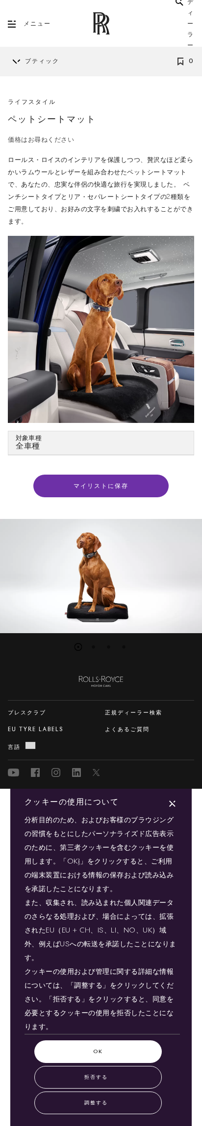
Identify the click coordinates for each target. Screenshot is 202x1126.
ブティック (42, 61)
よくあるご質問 (127, 729)
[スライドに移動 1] (78, 647)
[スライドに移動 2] (94, 647)
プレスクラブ (27, 712)
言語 (14, 747)
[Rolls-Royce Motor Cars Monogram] (101, 23)
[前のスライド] (3, 576)
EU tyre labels (35, 729)
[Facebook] (35, 772)
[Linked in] (76, 772)
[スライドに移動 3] (109, 647)
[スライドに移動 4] (124, 647)
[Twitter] (97, 772)
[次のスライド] (199, 576)
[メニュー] (16, 24)
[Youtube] (13, 772)
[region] (101, 576)
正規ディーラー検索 (133, 712)
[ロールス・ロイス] (101, 679)
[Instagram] (55, 772)
